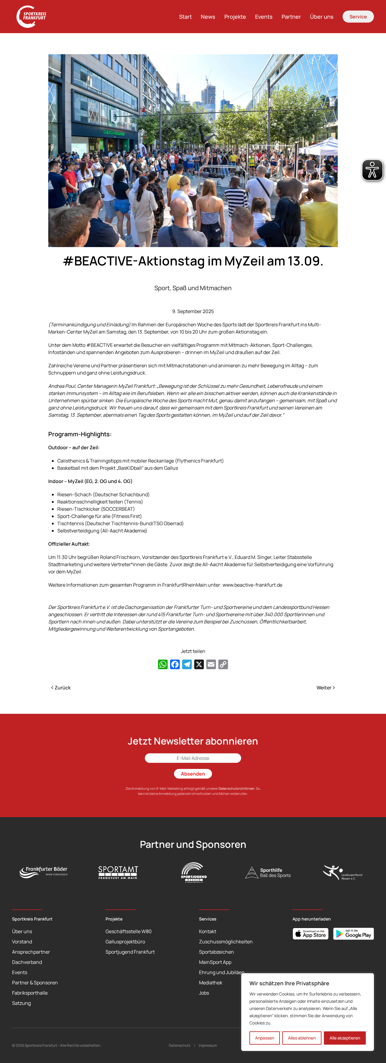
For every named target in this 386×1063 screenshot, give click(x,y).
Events (264, 16)
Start (185, 16)
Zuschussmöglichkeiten (226, 941)
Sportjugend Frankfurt (130, 952)
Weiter (324, 687)
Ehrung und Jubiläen (222, 972)
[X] (199, 665)
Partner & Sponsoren (35, 982)
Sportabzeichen (216, 952)
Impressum (208, 1045)
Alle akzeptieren (345, 1038)
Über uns (322, 16)
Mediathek (210, 982)
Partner (291, 16)
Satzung (21, 1003)
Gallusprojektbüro (125, 941)
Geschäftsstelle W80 (129, 931)
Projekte (235, 16)
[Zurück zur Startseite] (34, 16)
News (208, 16)
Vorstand (22, 941)
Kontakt (207, 931)
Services (208, 919)
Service (358, 16)
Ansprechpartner (31, 952)
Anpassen (264, 1038)
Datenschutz (180, 1045)
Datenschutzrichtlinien (237, 788)
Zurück (63, 687)
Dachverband (27, 962)
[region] (307, 1012)
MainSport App (215, 962)
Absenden (193, 773)
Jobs (204, 992)
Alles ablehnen (302, 1038)
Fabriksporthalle (30, 992)
